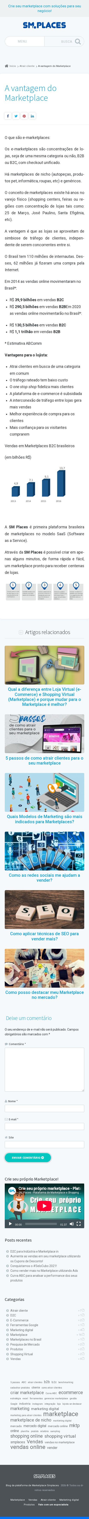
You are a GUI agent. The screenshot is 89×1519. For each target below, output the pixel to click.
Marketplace (18, 1334)
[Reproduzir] (10, 1224)
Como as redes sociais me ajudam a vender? (44, 878)
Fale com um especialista (53, 1504)
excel (25, 1398)
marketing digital (45, 1409)
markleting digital (62, 1420)
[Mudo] (72, 1224)
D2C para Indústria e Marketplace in (34, 1251)
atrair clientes (35, 1382)
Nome (13, 1101)
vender (52, 1448)
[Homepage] (44, 25)
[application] (44, 1206)
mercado (16, 1426)
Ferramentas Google (24, 1325)
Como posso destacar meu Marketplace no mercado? (44, 995)
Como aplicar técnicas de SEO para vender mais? (44, 936)
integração (49, 1404)
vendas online (27, 1447)
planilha (25, 1431)
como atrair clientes (52, 1387)
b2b (47, 1382)
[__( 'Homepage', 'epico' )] (44, 1476)
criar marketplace (27, 1392)
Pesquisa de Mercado (25, 1344)
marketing (19, 1408)
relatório (44, 1431)
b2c (54, 1382)
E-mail (13, 1119)
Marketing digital (21, 1330)
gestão (73, 1398)
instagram (37, 1404)
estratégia (15, 1398)
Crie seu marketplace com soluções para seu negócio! (44, 8)
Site (11, 1137)
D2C (13, 1315)
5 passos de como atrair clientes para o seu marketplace (44, 761)
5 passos (15, 1382)
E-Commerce (19, 1320)
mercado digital (35, 1426)
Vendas (15, 1359)
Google (13, 1404)
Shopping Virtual (21, 1354)
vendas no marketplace (60, 1442)
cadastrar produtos (20, 1387)
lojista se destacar (72, 1404)
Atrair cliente (19, 1310)
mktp (74, 1425)
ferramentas (36, 1398)
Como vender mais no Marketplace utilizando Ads (44, 1270)
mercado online (58, 1426)
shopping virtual (60, 1436)
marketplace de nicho (30, 1420)
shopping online (26, 1436)
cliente (36, 1387)
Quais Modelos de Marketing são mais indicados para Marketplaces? (44, 819)
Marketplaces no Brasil (25, 1339)
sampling (55, 1431)
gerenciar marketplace (56, 1398)
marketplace (60, 1414)
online (14, 1431)
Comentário (17, 1044)
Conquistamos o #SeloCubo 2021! (33, 1266)
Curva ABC (51, 1393)
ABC (24, 1382)
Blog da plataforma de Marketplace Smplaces (32, 1485)
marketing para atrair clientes (25, 1415)
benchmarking (65, 1382)
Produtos (16, 1349)
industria (24, 1403)
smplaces (17, 1442)
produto (34, 1431)
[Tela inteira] (78, 1224)
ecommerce (71, 1392)
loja (59, 1404)
